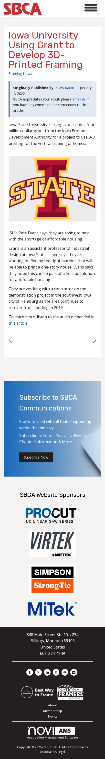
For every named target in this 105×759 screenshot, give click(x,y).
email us (79, 99)
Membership (52, 711)
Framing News (20, 73)
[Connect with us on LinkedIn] (47, 672)
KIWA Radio (64, 87)
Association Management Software (52, 737)
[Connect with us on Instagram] (56, 672)
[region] (94, 340)
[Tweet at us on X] (38, 672)
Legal (61, 752)
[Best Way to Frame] (38, 692)
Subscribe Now (36, 457)
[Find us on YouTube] (65, 672)
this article (18, 323)
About (52, 705)
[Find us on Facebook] (29, 672)
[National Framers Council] (70, 692)
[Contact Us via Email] (73, 672)
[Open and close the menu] (71, 7)
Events (52, 716)
